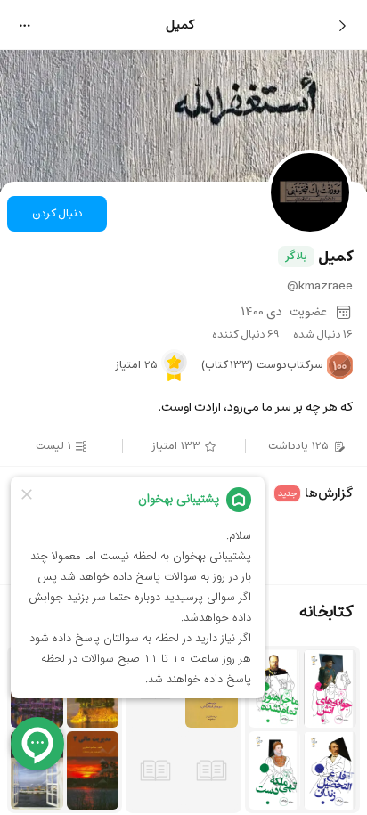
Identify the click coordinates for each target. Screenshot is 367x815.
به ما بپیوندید (183, 356)
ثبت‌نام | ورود (57, 42)
